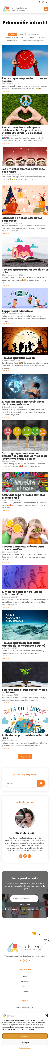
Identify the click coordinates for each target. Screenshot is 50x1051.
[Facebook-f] (20, 856)
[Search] (41, 783)
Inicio (25, 977)
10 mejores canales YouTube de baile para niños (22, 593)
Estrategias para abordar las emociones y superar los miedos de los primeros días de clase (24, 456)
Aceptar (25, 1036)
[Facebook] (39, 2)
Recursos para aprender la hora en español (24, 79)
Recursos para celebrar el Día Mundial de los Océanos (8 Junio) (23, 644)
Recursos (25, 981)
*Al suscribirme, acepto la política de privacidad (26, 909)
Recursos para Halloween (18, 358)
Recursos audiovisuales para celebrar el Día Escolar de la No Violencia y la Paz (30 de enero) (22, 130)
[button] (46, 1015)
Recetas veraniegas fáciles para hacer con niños (23, 548)
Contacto (25, 991)
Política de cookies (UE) (25, 1008)
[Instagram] (43, 2)
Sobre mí (25, 986)
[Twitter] (46, 2)
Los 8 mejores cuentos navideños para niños (23, 170)
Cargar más (25, 756)
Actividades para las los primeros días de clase (23, 496)
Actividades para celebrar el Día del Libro (25, 736)
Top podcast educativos (17, 311)
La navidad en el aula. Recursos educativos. (22, 219)
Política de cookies (24, 1048)
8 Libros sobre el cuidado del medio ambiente (24, 691)
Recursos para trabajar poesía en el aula (25, 271)
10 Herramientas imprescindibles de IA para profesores (23, 403)
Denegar (25, 1042)
